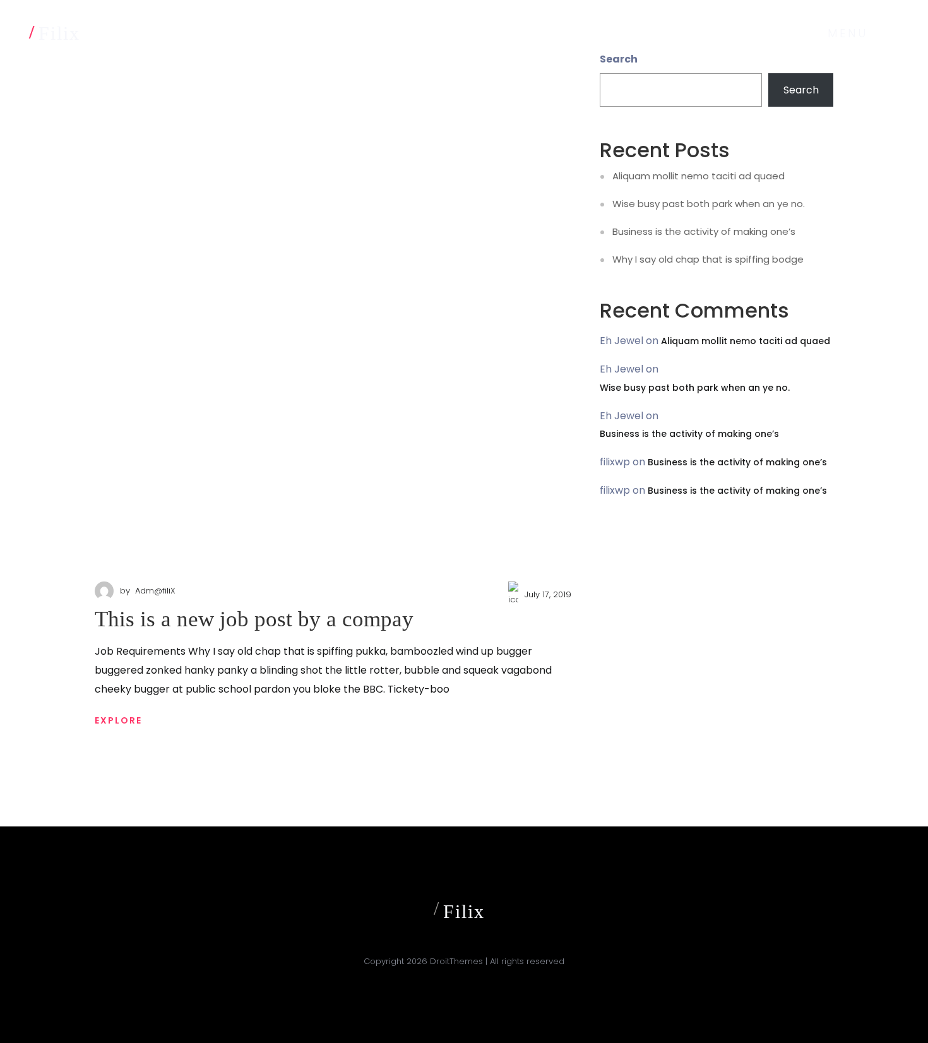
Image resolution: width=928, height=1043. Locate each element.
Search (801, 90)
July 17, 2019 (548, 594)
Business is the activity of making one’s (703, 231)
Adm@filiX (155, 591)
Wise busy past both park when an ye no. (708, 204)
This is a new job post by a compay (254, 619)
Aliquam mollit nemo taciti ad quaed (698, 176)
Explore (118, 720)
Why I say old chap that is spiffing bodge (708, 259)
